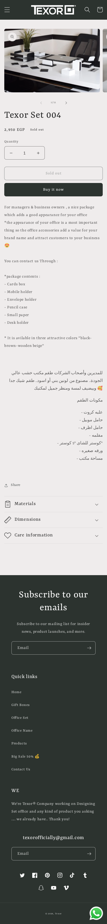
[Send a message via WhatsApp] (96, 913)
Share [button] (16, 485)
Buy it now (53, 190)
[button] (7, 9)
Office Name (22, 731)
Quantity (11, 142)
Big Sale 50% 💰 (25, 757)
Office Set (20, 718)
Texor (58, 914)
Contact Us (20, 770)
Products (19, 744)
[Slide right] (66, 103)
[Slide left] (41, 103)
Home (16, 692)
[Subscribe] (89, 648)
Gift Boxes (20, 705)
